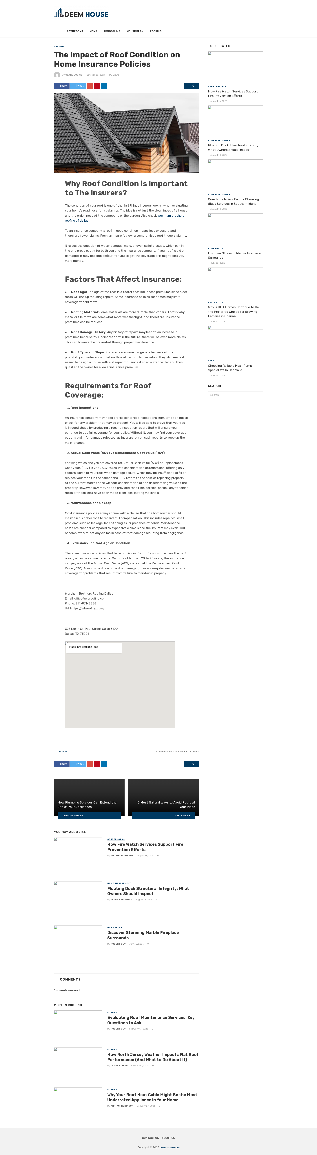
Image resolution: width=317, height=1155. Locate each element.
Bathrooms (75, 31)
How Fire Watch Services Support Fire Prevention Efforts (145, 847)
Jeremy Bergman (121, 899)
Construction (116, 839)
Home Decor (114, 927)
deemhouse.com (170, 1147)
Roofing (155, 31)
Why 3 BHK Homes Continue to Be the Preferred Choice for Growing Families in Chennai (233, 311)
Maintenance (181, 751)
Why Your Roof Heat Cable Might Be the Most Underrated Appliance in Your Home (152, 1097)
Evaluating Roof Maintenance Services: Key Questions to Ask (150, 1020)
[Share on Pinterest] (97, 86)
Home (93, 31)
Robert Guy (118, 944)
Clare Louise (73, 75)
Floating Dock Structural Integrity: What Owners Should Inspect (148, 891)
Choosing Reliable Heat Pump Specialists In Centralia (230, 368)
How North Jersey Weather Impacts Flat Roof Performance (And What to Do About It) (153, 1057)
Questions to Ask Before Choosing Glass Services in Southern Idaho (233, 201)
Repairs (195, 751)
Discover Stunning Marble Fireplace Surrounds (143, 935)
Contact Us (150, 1138)
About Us (168, 1138)
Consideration (164, 751)
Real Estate (215, 302)
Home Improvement (119, 883)
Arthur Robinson (122, 855)
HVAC (211, 361)
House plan (135, 31)
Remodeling (111, 31)
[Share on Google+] (90, 86)
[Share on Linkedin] (104, 86)
